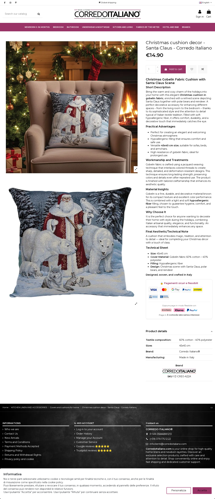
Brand (179, 365)
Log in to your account (89, 429)
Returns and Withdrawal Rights (23, 454)
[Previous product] (211, 407)
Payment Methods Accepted (22, 446)
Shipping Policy (14, 450)
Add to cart (175, 69)
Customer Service (86, 442)
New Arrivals (12, 437)
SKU (170, 376)
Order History (84, 433)
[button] (95, 27)
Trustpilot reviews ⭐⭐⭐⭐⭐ (94, 450)
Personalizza (178, 490)
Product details (156, 331)
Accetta (202, 490)
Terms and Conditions (17, 442)
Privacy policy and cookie (19, 459)
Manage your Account (89, 437)
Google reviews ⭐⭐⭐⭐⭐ (92, 446)
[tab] (179, 331)
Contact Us (11, 433)
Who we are (12, 429)
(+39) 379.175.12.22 (160, 438)
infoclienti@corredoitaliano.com (168, 443)
